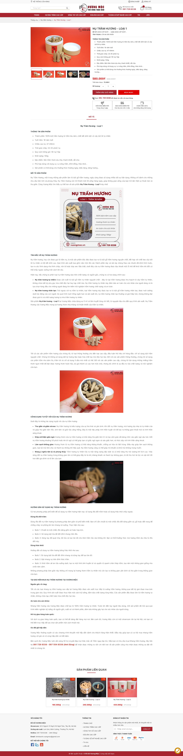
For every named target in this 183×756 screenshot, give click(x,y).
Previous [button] (33, 74)
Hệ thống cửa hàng (41, 1)
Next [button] (88, 74)
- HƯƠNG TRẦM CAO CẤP (91, 727)
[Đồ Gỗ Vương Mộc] (91, 8)
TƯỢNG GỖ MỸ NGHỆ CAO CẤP (120, 15)
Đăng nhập (134, 1)
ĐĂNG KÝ (146, 729)
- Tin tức (85, 742)
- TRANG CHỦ (87, 723)
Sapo (112, 754)
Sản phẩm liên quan (91, 669)
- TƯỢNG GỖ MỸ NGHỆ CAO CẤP (94, 738)
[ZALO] (37, 744)
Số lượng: (96, 86)
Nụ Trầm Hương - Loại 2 (122, 699)
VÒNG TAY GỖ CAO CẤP (77, 15)
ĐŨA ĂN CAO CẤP (97, 15)
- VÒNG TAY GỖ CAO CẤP (91, 731)
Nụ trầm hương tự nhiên (61, 699)
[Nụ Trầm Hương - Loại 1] (87, 64)
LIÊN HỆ (148, 17)
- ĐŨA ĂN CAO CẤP (89, 735)
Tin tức (138, 17)
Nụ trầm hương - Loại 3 (91, 699)
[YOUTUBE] (41, 744)
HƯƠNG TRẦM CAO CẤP (54, 15)
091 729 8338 (129, 9)
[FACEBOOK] (32, 744)
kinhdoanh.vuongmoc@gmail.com (48, 736)
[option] (60, 47)
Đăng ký (147, 1)
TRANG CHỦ (36, 17)
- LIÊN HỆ (85, 746)
